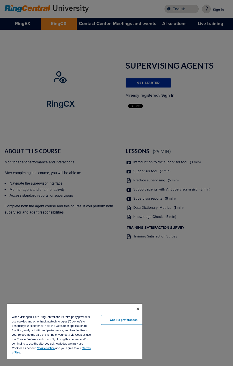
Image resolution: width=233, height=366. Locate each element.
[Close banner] (138, 308)
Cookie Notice (46, 348)
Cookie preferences (123, 320)
